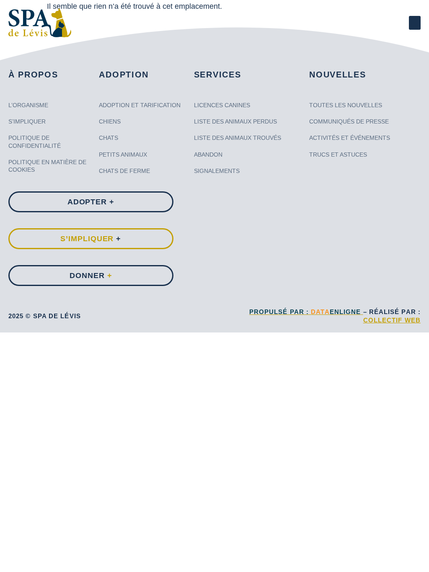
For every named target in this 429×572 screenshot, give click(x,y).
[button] (415, 23)
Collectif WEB (392, 320)
